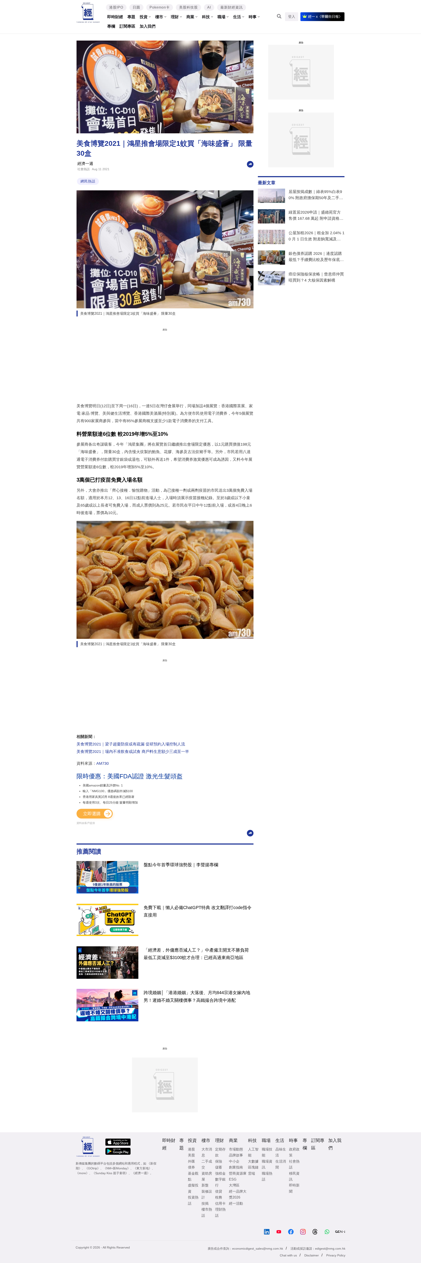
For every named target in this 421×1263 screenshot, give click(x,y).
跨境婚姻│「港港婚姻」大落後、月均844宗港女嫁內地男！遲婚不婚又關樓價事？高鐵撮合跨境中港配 (197, 996)
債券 (191, 1167)
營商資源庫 (237, 1173)
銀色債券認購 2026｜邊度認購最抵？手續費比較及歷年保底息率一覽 (316, 257)
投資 (144, 17)
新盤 (205, 1185)
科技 (206, 17)
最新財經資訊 (231, 7)
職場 (221, 17)
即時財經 (115, 17)
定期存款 (220, 1152)
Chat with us (288, 1255)
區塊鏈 (253, 1167)
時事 (253, 17)
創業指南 (236, 1167)
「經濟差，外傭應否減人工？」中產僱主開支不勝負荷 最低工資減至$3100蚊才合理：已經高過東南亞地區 (196, 954)
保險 (218, 1161)
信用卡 (220, 1203)
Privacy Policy (335, 1255)
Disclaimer (311, 1255)
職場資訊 (267, 1164)
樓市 (159, 17)
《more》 (82, 1173)
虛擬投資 (193, 1188)
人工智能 (253, 1152)
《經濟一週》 (141, 1173)
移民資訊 (294, 1176)
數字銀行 (220, 1182)
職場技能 (267, 1152)
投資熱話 (193, 1200)
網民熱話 (87, 181)
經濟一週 (85, 163)
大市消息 (207, 1152)
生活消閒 (280, 1164)
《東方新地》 (142, 1168)
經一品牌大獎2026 (237, 1194)
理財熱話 (220, 1212)
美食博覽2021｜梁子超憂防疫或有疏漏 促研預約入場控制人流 (131, 744)
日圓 (136, 7)
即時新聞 (294, 1188)
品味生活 (280, 1152)
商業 (190, 17)
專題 (131, 17)
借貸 (218, 1191)
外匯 (191, 1161)
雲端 (251, 1173)
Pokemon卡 (160, 7)
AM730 (102, 763)
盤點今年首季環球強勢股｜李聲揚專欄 (181, 864)
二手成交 (207, 1164)
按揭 (205, 1203)
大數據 (253, 1161)
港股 (191, 1149)
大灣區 (234, 1185)
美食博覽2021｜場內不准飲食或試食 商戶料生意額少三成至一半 (133, 751)
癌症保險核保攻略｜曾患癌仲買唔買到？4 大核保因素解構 (316, 277)
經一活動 (236, 1203)
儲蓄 (218, 1167)
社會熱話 (83, 169)
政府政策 (294, 1152)
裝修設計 (207, 1194)
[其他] (250, 164)
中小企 (234, 1161)
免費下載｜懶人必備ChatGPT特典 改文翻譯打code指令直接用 (198, 911)
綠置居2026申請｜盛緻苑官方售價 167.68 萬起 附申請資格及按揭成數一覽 (316, 216)
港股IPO (116, 7)
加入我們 (147, 26)
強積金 (220, 1173)
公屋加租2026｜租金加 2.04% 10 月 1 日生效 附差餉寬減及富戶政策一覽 (316, 237)
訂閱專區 (127, 26)
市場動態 (236, 1149)
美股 (191, 1155)
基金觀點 (193, 1176)
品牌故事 (236, 1155)
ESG (232, 1179)
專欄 (111, 26)
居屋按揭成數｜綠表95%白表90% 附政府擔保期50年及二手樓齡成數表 (316, 195)
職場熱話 (267, 1176)
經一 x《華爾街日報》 (325, 16)
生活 (237, 17)
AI (209, 7)
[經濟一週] (88, 13)
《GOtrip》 (92, 1168)
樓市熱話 (207, 1212)
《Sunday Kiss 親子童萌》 (110, 1173)
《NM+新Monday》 (116, 1168)
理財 (175, 17)
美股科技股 (188, 7)
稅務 (218, 1197)
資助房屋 (207, 1176)
